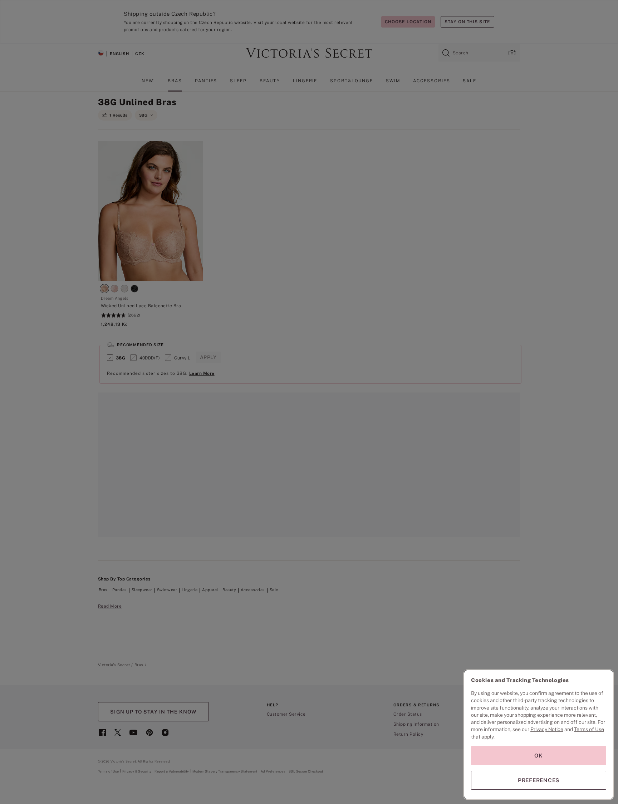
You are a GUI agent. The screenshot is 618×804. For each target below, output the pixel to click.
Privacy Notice (546, 729)
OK (538, 755)
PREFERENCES (538, 780)
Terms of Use (589, 729)
